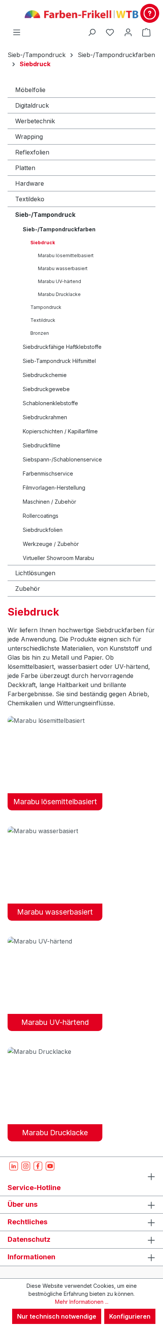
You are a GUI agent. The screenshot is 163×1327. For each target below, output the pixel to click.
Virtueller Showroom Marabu (58, 558)
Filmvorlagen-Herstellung (54, 487)
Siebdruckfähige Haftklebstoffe (62, 347)
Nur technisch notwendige (56, 1316)
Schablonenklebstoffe (50, 403)
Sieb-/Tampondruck (45, 214)
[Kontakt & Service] (149, 13)
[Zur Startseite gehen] (81, 13)
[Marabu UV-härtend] (55, 941)
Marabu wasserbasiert (63, 268)
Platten (25, 168)
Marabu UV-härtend (59, 281)
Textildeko (29, 199)
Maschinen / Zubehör (49, 501)
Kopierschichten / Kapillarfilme (60, 431)
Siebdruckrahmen (45, 417)
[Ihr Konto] (128, 32)
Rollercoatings (40, 515)
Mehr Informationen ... (81, 1301)
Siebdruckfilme (41, 445)
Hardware (29, 183)
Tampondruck (45, 307)
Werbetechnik (35, 121)
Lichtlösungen (35, 573)
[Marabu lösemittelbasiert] (55, 720)
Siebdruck (42, 242)
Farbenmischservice (48, 473)
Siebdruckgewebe (46, 389)
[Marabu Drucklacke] (55, 1051)
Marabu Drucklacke (59, 294)
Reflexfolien (32, 152)
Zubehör (27, 588)
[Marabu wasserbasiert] (55, 830)
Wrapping (29, 136)
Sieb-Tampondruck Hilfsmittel (59, 361)
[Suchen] (92, 32)
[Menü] (17, 32)
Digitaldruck (32, 105)
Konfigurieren (129, 1316)
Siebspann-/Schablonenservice (62, 459)
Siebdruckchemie (45, 375)
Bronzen (39, 333)
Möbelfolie (30, 90)
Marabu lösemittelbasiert (66, 255)
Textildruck (42, 320)
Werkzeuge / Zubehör (51, 544)
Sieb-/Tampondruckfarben (59, 229)
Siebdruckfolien (43, 530)
